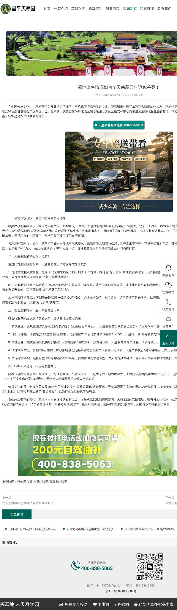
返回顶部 (168, 343)
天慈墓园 (66, 111)
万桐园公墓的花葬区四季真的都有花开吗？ (33, 529)
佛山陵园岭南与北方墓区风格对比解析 (149, 529)
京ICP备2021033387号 (121, 591)
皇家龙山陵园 (58, 481)
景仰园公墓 (24, 481)
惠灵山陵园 (40, 481)
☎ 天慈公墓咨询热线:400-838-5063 (119, 125)
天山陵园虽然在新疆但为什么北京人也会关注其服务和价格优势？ (91, 529)
